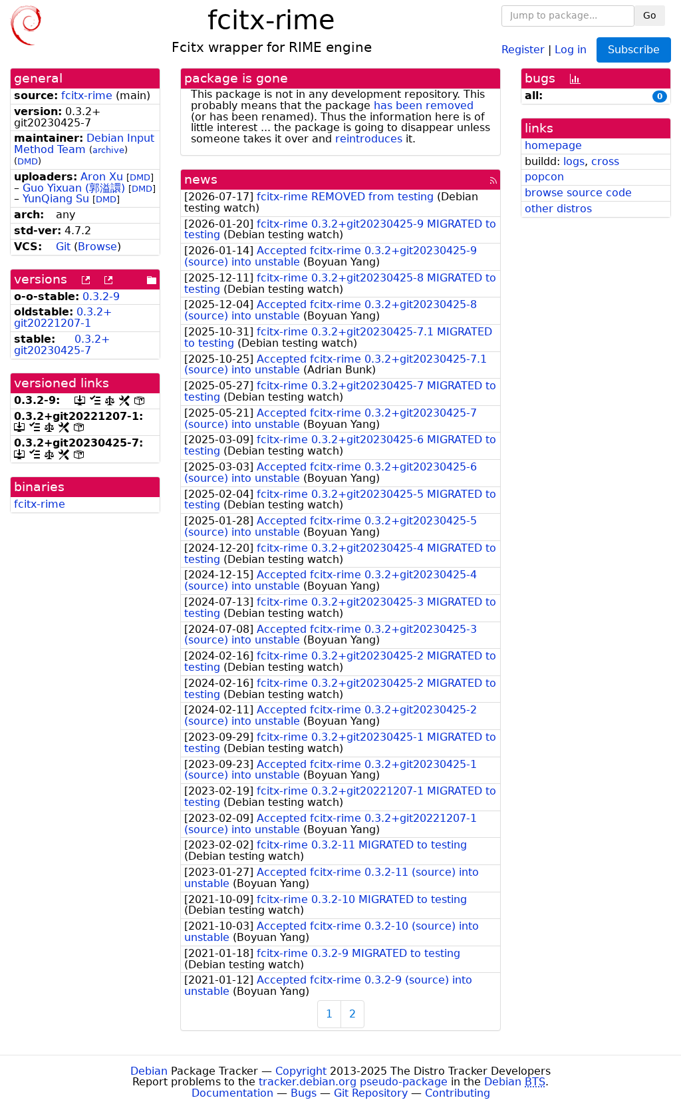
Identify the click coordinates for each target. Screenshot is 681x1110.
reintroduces (368, 138)
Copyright (301, 1071)
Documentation (232, 1093)
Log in (571, 49)
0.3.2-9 (101, 296)
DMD (27, 161)
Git (63, 246)
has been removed (424, 105)
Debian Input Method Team (84, 144)
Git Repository (371, 1093)
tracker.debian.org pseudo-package (353, 1081)
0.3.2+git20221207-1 (63, 317)
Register (523, 49)
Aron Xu (101, 176)
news (200, 179)
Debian (149, 1071)
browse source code (578, 192)
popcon (544, 176)
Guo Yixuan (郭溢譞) (74, 188)
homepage (553, 145)
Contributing (457, 1093)
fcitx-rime (86, 95)
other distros (558, 208)
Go (649, 15)
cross (605, 161)
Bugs (304, 1093)
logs (574, 161)
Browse (97, 246)
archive (108, 150)
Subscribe (634, 49)
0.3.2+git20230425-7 (62, 345)
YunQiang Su (56, 198)
